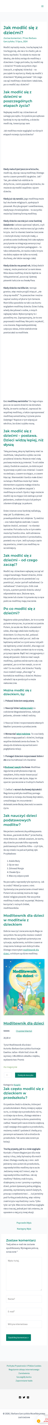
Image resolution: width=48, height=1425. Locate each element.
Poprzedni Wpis (24, 1223)
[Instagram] (28, 1397)
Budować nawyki (13, 767)
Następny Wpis (24, 1229)
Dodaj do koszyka (25, 1075)
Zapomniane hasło (24, 1380)
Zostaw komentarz (12, 38)
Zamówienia (24, 1373)
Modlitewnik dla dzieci (23, 1023)
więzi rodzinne (23, 733)
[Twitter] (24, 1397)
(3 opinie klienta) (24, 1031)
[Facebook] (20, 1397)
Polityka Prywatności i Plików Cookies (24, 1365)
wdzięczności (26, 708)
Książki (17, 1084)
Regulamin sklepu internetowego (24, 1369)
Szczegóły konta (24, 1377)
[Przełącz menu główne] (42, 6)
